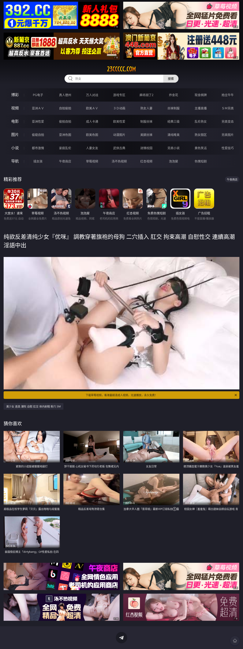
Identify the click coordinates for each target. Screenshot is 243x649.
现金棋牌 (201, 95)
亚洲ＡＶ (38, 108)
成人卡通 (92, 121)
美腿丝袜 (146, 135)
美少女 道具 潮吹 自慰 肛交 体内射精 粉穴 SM (33, 406)
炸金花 (173, 95)
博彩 (15, 94)
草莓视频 (92, 161)
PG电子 (38, 95)
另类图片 (228, 135)
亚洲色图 (65, 135)
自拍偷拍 (65, 108)
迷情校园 (146, 148)
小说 (15, 147)
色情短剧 (201, 161)
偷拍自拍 (65, 121)
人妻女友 (92, 148)
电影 (15, 121)
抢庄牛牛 (228, 95)
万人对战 (92, 95)
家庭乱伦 (65, 148)
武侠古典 (119, 148)
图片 (15, 134)
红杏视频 (146, 161)
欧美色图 (92, 135)
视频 (15, 108)
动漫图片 (119, 135)
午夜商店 (65, 161)
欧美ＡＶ (92, 108)
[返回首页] (234, 640)
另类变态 (228, 121)
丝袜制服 (173, 108)
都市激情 (38, 148)
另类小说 (173, 148)
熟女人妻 (146, 108)
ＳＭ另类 (228, 108)
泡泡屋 (173, 161)
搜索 (171, 79)
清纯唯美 (173, 135)
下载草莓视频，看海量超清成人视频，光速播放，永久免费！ (121, 395)
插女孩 (38, 161)
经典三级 (173, 121)
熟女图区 (201, 135)
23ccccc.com (121, 69)
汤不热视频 (119, 161)
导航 (15, 161)
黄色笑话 (201, 148)
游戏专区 (119, 95)
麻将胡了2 (146, 95)
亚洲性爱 (38, 121)
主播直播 (201, 108)
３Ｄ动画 (119, 108)
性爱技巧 (228, 148)
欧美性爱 (119, 121)
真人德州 (65, 95)
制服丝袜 (146, 121)
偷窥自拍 (38, 135)
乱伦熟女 (201, 121)
